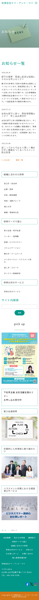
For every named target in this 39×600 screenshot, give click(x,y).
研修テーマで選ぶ (19, 541)
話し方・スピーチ (11, 267)
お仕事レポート (12, 553)
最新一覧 (19, 160)
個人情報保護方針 (19, 557)
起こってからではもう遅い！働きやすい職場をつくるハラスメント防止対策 (18, 150)
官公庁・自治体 (10, 183)
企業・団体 (8, 189)
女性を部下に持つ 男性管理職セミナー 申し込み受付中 (18, 115)
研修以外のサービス (12, 291)
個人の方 (7, 206)
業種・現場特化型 (11, 212)
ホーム (4, 530)
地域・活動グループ (12, 201)
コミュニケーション (12, 248)
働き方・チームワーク (13, 253)
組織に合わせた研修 (19, 545)
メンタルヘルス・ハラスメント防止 (18, 260)
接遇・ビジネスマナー (13, 242)
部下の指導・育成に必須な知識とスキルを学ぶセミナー (18, 78)
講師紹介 (32, 537)
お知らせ (29, 549)
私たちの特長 (19, 537)
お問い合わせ (27, 553)
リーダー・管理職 (11, 236)
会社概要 (7, 537)
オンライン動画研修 (12, 273)
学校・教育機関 (10, 195)
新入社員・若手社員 (12, 230)
